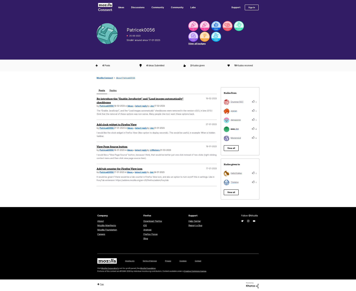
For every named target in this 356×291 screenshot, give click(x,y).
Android (147, 229)
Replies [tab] (113, 90)
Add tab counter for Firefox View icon (119, 168)
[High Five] (227, 26)
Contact (198, 261)
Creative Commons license (195, 271)
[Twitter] (242, 221)
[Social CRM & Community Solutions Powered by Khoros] (252, 285)
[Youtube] (254, 221)
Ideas (121, 7)
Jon (152, 106)
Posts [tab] (102, 90)
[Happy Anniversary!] (193, 26)
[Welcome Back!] (239, 26)
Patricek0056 (107, 106)
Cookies (183, 261)
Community (157, 7)
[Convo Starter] (193, 37)
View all (231, 148)
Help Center (194, 221)
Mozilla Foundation (107, 229)
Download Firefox (152, 221)
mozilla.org (129, 261)
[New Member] (216, 37)
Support (235, 7)
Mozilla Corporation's (110, 268)
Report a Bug (195, 225)
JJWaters (155, 150)
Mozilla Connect (105, 7)
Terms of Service (150, 261)
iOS (145, 225)
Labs (193, 7)
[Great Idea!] (205, 37)
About (100, 221)
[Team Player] (216, 26)
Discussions (137, 7)
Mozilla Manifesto (106, 225)
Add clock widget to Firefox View (117, 124)
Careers (101, 234)
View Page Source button (112, 146)
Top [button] (102, 284)
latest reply (141, 106)
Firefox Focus (150, 234)
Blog (145, 238)
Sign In (251, 7)
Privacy (168, 261)
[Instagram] (248, 221)
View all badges (197, 43)
